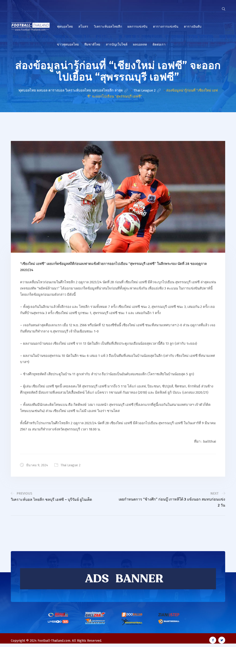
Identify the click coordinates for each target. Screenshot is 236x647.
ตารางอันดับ (192, 27)
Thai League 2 (70, 465)
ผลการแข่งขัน (137, 27)
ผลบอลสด (140, 44)
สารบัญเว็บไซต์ (116, 44)
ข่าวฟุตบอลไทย (68, 44)
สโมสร (83, 27)
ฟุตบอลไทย (65, 27)
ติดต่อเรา (159, 44)
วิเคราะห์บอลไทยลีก (108, 27)
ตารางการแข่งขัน (165, 27)
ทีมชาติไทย (92, 44)
